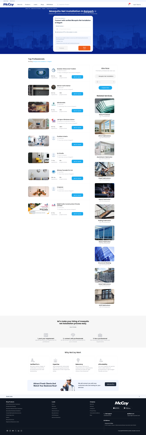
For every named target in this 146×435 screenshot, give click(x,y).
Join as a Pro (110, 384)
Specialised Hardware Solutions (13, 410)
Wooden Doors (55, 412)
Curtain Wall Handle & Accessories (13, 412)
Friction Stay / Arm (10, 415)
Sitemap (92, 406)
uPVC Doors (54, 408)
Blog (91, 415)
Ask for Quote (77, 77)
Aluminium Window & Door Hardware (14, 408)
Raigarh (44, 8)
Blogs (42, 4)
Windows (54, 406)
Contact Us (92, 408)
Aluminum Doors (55, 410)
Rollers (7, 417)
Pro (29, 8)
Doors (53, 404)
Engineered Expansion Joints (12, 421)
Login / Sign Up (137, 4)
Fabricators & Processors (36, 8)
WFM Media (50, 4)
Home (26, 8)
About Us (19, 4)
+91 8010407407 (107, 415)
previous (61, 48)
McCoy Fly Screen (10, 419)
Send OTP (84, 48)
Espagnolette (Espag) (11, 406)
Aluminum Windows (56, 417)
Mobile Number (60, 26)
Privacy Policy (93, 410)
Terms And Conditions (95, 412)
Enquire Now (105, 88)
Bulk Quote (12, 0)
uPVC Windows (55, 415)
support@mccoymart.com (133, 415)
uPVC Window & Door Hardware (13, 404)
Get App (6, 0)
